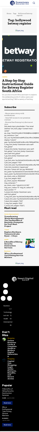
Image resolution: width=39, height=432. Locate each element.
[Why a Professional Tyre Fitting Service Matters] (30, 254)
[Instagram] (5, 292)
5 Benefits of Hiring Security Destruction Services (13, 245)
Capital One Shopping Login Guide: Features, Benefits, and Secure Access (11, 370)
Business (7, 251)
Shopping (10, 338)
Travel (6, 229)
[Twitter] (9, 298)
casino (4, 77)
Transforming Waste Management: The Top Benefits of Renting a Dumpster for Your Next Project (14, 221)
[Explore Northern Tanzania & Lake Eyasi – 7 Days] (30, 232)
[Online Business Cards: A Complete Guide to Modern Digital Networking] (4, 339)
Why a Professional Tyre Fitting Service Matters (13, 255)
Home (9, 13)
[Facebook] (5, 285)
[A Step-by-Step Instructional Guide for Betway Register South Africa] (19, 54)
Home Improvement (11, 214)
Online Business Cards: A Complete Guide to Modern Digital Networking (12, 348)
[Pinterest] (3, 298)
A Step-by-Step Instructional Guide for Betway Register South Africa (17, 85)
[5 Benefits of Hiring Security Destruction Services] (30, 243)
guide (6, 239)
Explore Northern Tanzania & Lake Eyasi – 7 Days (12, 234)
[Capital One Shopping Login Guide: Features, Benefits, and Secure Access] (4, 360)
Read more (7, 403)
